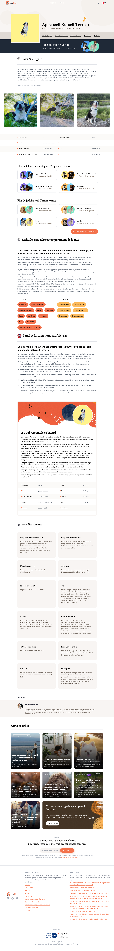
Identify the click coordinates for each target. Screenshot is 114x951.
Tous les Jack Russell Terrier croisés (84, 231)
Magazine (53, 3)
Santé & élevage (75, 36)
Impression (68, 944)
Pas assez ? (57, 837)
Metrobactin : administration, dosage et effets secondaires (89, 893)
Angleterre (51, 143)
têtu (20, 322)
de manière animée (25, 310)
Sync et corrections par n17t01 (29, 327)
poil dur (45, 491)
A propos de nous (41, 944)
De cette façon (53, 823)
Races (62, 3)
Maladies (97, 36)
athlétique (43, 316)
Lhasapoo (28, 896)
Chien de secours (80, 310)
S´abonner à (67, 850)
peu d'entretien (48, 154)
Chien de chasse (77, 316)
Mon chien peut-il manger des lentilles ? (83, 890)
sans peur (49, 310)
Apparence (87, 36)
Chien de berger (64, 310)
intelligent (31, 316)
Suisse (45, 143)
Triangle (40, 496)
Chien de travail (79, 305)
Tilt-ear (46, 496)
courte (40, 485)
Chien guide (63, 316)
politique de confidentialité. (69, 857)
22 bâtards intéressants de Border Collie (83, 911)
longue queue (48, 502)
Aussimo (28, 893)
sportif (40, 508)
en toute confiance (37, 305)
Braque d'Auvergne (31, 908)
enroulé (40, 502)
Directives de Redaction (56, 944)
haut (93, 137)
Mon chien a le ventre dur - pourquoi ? (82, 888)
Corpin (27, 910)
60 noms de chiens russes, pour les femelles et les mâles (88, 919)
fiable (21, 316)
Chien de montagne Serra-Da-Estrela (37, 905)
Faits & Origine (47, 36)
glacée (40, 491)
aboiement (30, 322)
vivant (39, 310)
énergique (22, 305)
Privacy (75, 944)
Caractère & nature (61, 36)
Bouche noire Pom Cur (32, 902)
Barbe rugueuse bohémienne (35, 899)
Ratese (27, 885)
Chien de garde (64, 305)
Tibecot (27, 890)
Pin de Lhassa (29, 888)
